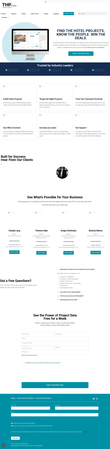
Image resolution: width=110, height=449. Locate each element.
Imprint (13, 398)
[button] (3, 445)
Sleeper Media (25, 443)
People (46, 14)
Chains (24, 14)
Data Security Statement (37, 362)
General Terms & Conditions (25, 398)
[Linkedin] (94, 399)
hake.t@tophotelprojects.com (41, 247)
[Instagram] (97, 399)
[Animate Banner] (76, 4)
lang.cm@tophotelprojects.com (14, 246)
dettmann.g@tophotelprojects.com (68, 247)
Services (4, 17)
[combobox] (38, 348)
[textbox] (38, 347)
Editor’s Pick (35, 14)
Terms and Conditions (54, 362)
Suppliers (56, 14)
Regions (13, 14)
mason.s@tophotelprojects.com (95, 247)
